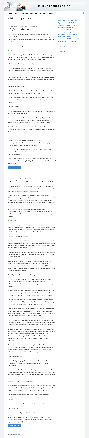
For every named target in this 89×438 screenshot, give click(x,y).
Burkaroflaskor (19, 6)
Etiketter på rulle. (40, 304)
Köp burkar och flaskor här (26, 13)
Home (10, 13)
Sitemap (52, 13)
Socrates (17, 434)
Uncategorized (24, 26)
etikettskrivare (32, 122)
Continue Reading (14, 167)
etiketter (18, 178)
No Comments (34, 26)
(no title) (62, 46)
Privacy (43, 13)
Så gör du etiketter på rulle (23, 29)
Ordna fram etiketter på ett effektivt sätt (31, 181)
